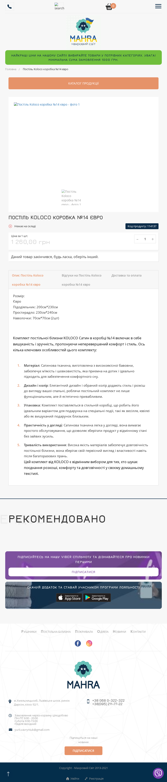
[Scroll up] (8, 774)
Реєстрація (96, 778)
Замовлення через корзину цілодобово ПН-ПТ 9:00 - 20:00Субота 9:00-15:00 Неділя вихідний (41, 719)
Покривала (84, 631)
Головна (10, 69)
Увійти (74, 778)
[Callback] (9, 6)
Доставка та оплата (127, 275)
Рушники (29, 631)
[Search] (59, 6)
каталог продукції (83, 83)
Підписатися (83, 572)
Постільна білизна (56, 631)
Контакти (138, 631)
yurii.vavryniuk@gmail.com (32, 729)
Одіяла (103, 631)
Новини (119, 631)
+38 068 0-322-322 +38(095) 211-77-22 (108, 702)
